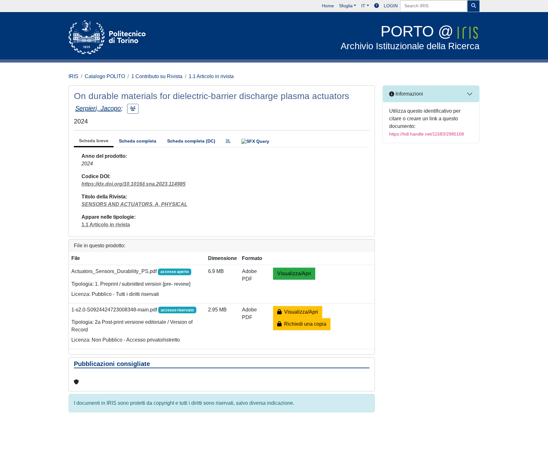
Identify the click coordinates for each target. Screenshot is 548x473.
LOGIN (391, 5)
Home (328, 5)
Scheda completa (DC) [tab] (191, 140)
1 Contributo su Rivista (156, 76)
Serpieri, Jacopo (98, 108)
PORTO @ (410, 37)
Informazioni (408, 94)
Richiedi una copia (304, 324)
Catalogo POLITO (105, 76)
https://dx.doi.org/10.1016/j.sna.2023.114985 (134, 184)
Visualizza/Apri (294, 273)
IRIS (73, 76)
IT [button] (363, 5)
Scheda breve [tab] (93, 140)
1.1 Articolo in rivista (211, 76)
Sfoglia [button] (346, 5)
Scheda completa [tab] (137, 140)
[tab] (228, 141)
